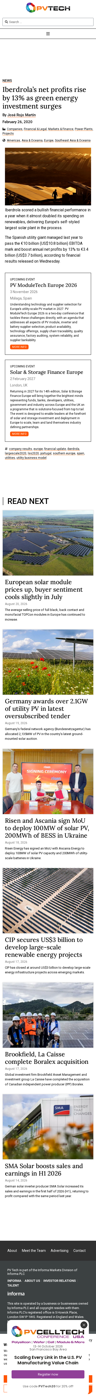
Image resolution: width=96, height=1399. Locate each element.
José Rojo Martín (21, 115)
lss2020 (33, 453)
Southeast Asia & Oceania (73, 140)
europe (38, 449)
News (7, 80)
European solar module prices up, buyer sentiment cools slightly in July (44, 589)
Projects (8, 133)
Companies (14, 129)
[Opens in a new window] (16, 1293)
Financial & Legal (35, 129)
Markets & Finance (60, 129)
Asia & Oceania (32, 140)
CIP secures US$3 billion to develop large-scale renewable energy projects (44, 947)
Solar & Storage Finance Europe (46, 372)
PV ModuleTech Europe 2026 (43, 285)
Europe (48, 140)
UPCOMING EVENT (22, 279)
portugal (45, 453)
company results (20, 449)
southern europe (64, 453)
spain (80, 453)
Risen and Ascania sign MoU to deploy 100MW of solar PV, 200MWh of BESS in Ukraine (47, 828)
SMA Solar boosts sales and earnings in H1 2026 (44, 1169)
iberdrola (73, 449)
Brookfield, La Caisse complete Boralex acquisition (46, 1058)
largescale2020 (15, 453)
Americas (13, 140)
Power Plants (84, 129)
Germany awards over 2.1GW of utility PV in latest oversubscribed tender (46, 708)
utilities (10, 458)
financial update (55, 449)
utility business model (31, 458)
